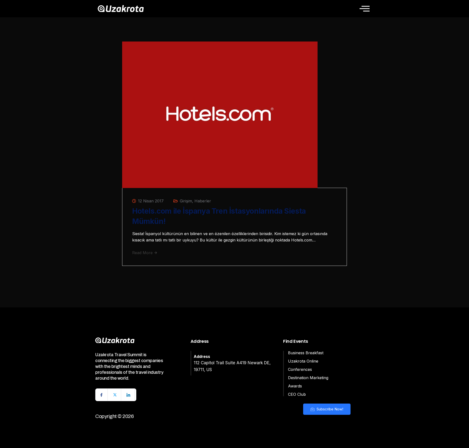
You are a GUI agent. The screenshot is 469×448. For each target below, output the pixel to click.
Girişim (186, 200)
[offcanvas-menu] (364, 8)
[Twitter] (115, 395)
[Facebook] (102, 395)
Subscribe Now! (329, 409)
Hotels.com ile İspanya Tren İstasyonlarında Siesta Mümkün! (219, 216)
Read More (143, 252)
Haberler (202, 200)
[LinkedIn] (128, 395)
